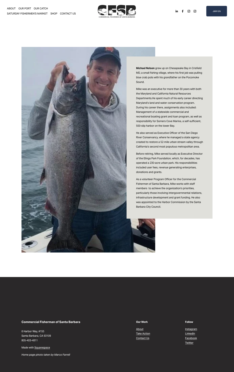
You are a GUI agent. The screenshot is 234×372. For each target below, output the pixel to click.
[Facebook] (182, 11)
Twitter (189, 342)
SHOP (53, 13)
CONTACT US (68, 13)
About (139, 329)
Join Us (217, 11)
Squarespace (42, 347)
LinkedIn (190, 333)
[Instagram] (189, 11)
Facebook (191, 338)
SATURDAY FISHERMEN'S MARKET (27, 13)
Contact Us (142, 338)
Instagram (191, 329)
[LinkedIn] (176, 11)
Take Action (143, 333)
